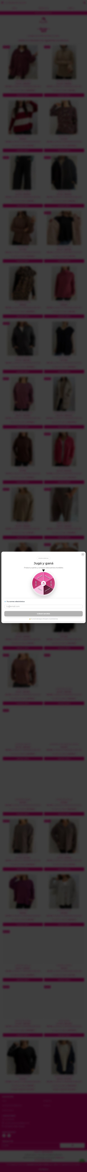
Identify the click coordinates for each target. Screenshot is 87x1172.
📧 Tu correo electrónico (14, 601)
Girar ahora (43, 614)
